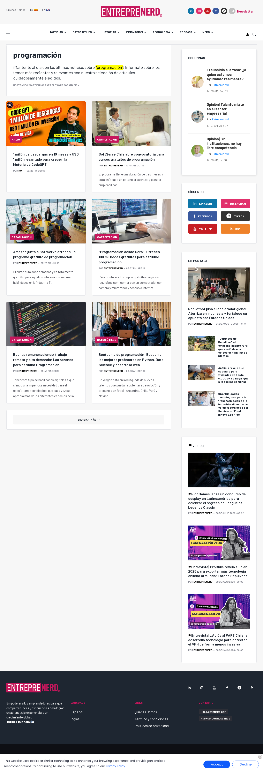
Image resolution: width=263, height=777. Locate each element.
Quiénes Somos (15, 10)
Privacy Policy (115, 766)
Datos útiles (82, 32)
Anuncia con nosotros (215, 718)
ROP (20, 170)
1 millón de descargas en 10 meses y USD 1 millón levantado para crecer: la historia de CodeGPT (46, 159)
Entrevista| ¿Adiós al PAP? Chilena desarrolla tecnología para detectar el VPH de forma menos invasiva (218, 639)
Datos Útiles (106, 339)
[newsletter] (232, 11)
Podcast (186, 32)
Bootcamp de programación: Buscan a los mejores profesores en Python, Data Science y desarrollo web (131, 359)
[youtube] (207, 11)
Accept (217, 764)
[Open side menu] (8, 32)
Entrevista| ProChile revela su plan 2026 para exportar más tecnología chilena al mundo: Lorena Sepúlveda (218, 571)
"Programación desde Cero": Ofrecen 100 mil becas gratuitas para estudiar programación (129, 256)
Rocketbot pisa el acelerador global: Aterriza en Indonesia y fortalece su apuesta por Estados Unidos (217, 313)
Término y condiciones (151, 719)
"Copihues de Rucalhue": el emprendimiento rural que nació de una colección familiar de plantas (233, 347)
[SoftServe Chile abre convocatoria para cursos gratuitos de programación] (131, 123)
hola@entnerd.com (213, 711)
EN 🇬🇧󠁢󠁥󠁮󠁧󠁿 (46, 10)
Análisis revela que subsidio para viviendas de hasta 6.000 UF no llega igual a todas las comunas (233, 374)
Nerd (206, 32)
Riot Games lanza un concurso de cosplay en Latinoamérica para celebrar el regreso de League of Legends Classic (217, 501)
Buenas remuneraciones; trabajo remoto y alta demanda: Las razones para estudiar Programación (43, 359)
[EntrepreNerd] (131, 11)
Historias (109, 32)
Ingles (75, 719)
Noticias (56, 32)
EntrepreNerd (113, 165)
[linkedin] (191, 11)
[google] (224, 11)
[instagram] (199, 11)
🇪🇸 (34, 10)
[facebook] (215, 11)
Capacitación (107, 139)
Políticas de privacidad (152, 726)
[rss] (252, 687)
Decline (246, 764)
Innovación (134, 32)
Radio (16, 139)
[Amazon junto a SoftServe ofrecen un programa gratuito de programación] (46, 221)
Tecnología (161, 32)
